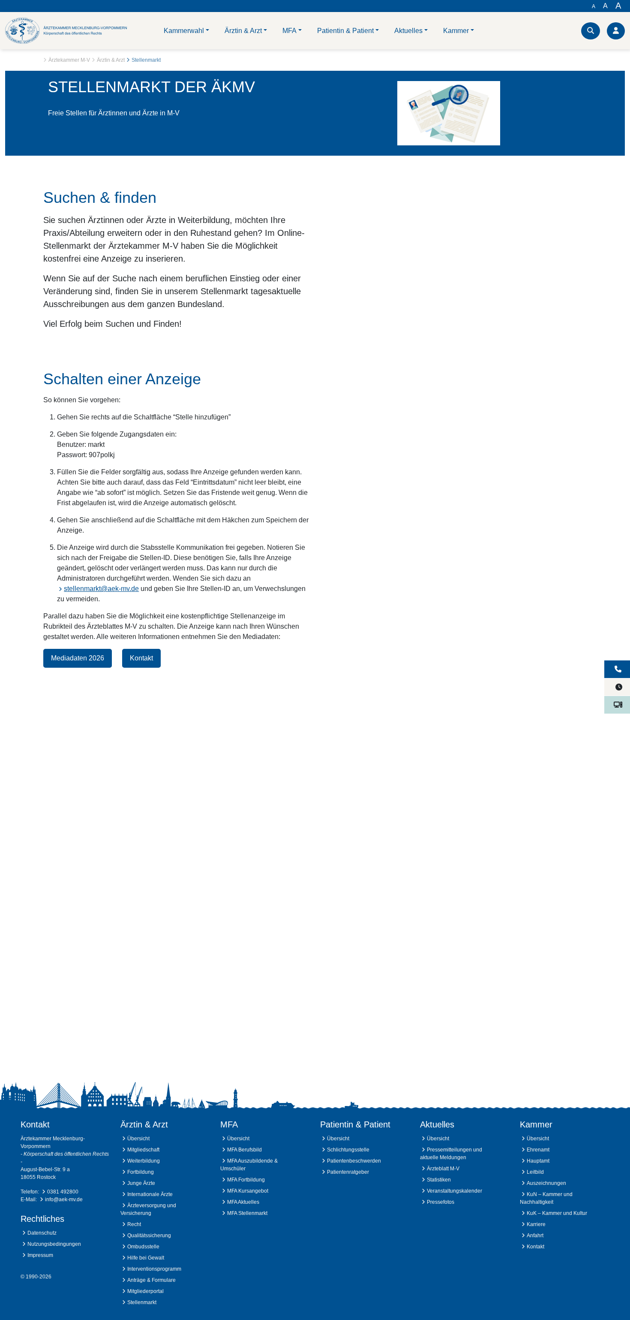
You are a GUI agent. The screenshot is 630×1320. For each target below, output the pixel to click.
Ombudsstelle (143, 1247)
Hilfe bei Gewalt (145, 1258)
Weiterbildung (143, 1161)
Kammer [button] (456, 30)
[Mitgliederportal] (616, 30)
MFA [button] (289, 30)
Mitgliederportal (145, 1291)
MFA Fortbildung (246, 1180)
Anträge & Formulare (151, 1280)
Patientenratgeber (348, 1172)
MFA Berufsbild (244, 1150)
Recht (134, 1224)
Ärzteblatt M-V (443, 1169)
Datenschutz (42, 1233)
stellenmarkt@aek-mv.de (101, 588)
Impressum (40, 1255)
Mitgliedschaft (143, 1150)
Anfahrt (535, 1236)
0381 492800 (62, 1192)
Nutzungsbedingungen (54, 1244)
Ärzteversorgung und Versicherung (148, 1209)
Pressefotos (440, 1202)
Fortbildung (140, 1172)
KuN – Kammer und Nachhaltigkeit (546, 1198)
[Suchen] (590, 30)
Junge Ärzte (141, 1183)
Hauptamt (538, 1161)
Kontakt (141, 658)
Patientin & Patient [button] (345, 30)
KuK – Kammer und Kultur (557, 1213)
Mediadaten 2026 (77, 658)
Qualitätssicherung (149, 1236)
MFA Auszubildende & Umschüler (249, 1165)
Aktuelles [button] (408, 30)
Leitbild (535, 1172)
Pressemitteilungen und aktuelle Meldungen (451, 1153)
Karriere (536, 1224)
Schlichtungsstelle (348, 1150)
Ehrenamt (538, 1150)
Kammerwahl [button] (184, 30)
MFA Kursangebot (247, 1191)
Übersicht (138, 1139)
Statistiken (439, 1180)
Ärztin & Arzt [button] (243, 30)
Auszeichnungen (546, 1183)
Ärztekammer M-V (69, 60)
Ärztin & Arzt (111, 60)
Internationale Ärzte (150, 1194)
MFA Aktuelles (243, 1202)
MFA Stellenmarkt (247, 1213)
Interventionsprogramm (154, 1269)
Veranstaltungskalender (454, 1191)
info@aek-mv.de (64, 1199)
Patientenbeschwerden (354, 1161)
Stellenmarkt (141, 1302)
